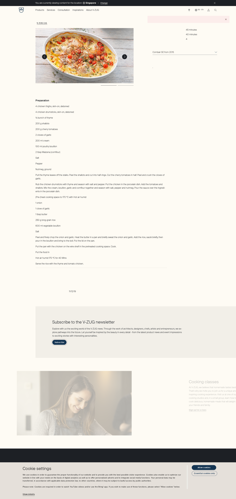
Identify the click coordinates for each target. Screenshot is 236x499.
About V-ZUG (92, 10)
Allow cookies (204, 467)
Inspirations (78, 10)
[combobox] (185, 52)
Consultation (64, 10)
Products (39, 10)
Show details (29, 494)
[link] (189, 11)
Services (51, 10)
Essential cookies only (204, 473)
